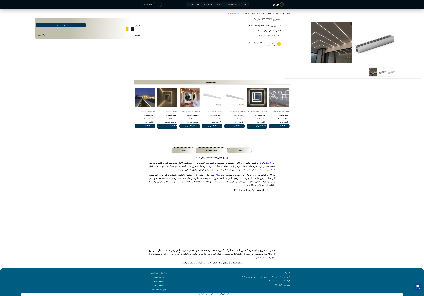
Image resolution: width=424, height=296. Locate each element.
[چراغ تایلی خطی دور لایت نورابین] (279, 97)
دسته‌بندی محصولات (233, 4)
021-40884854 (270, 45)
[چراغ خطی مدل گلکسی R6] (212, 97)
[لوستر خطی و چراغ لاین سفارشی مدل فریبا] (257, 97)
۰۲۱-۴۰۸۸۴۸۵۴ (148, 4)
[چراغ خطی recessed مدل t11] (331, 42)
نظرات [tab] (183, 150)
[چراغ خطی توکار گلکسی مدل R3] (189, 97)
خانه (245, 4)
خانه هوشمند (207, 4)
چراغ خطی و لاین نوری (159, 273)
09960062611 (278, 285)
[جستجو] (159, 4)
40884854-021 (271, 281)
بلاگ (198, 4)
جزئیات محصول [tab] (211, 150)
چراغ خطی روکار (159, 285)
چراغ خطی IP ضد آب (159, 289)
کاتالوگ (190, 4)
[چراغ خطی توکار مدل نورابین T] (144, 97)
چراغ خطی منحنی (159, 277)
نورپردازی (219, 4)
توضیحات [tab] (239, 150)
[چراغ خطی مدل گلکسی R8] (234, 97)
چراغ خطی (215, 174)
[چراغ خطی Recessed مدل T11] (392, 63)
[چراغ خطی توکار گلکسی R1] (167, 97)
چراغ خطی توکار (267, 162)
